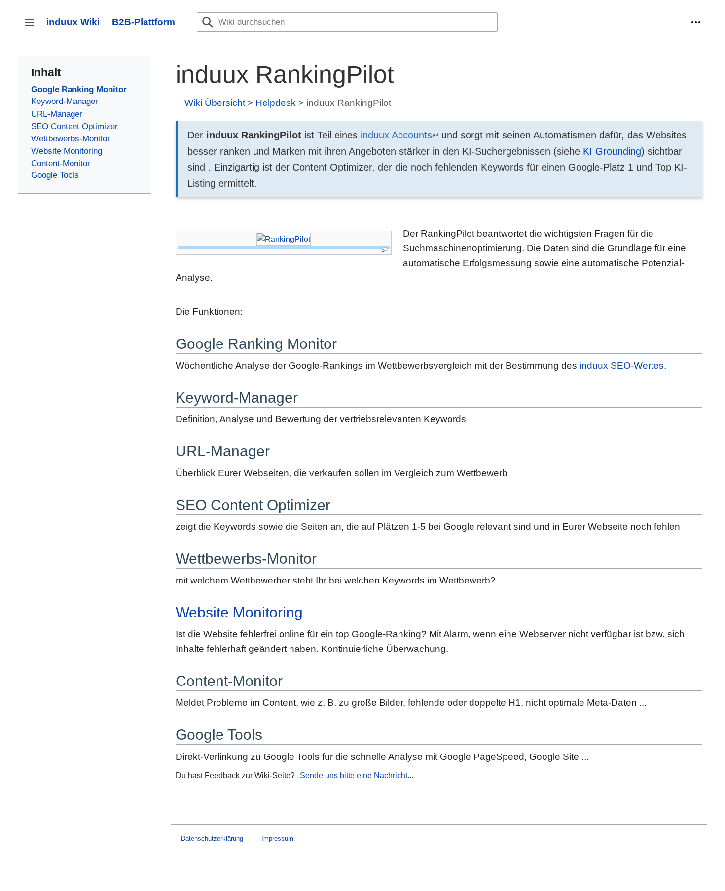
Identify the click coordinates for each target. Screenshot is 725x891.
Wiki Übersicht (214, 103)
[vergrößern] (384, 250)
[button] (696, 22)
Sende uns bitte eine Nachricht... (356, 775)
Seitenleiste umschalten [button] (32, 27)
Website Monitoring (239, 612)
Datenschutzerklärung (212, 838)
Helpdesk (275, 103)
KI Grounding (612, 151)
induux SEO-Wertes (622, 365)
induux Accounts (396, 135)
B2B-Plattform (143, 21)
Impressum (277, 838)
